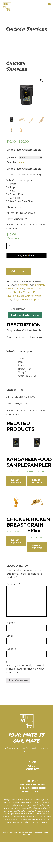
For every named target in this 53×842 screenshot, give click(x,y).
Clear (21, 162)
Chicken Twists (15, 296)
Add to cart (18, 271)
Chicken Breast (15, 288)
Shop (32, 762)
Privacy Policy (32, 791)
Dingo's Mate (20, 299)
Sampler (34, 299)
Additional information (25, 315)
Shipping (32, 781)
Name (10, 622)
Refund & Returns (32, 784)
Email (10, 635)
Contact (32, 769)
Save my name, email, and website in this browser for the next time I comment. (26, 669)
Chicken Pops (31, 292)
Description (18, 309)
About (32, 765)
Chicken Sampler (11, 160)
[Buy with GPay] (26, 255)
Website (11, 649)
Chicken (23, 285)
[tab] (18, 309)
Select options (16, 481)
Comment (13, 584)
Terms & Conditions (32, 788)
